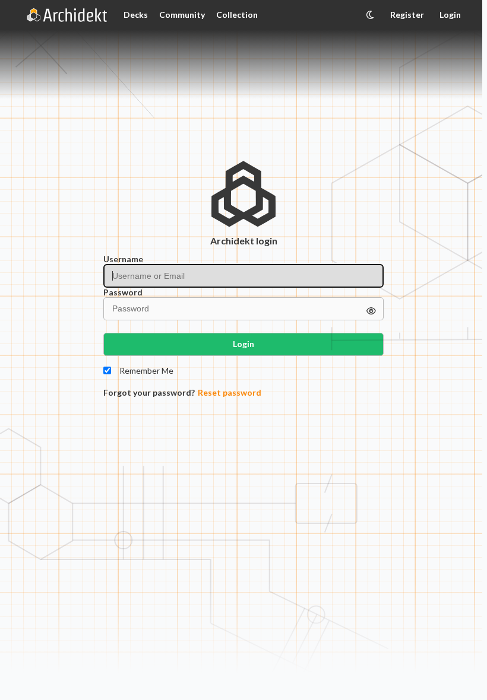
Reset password (229, 392)
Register (407, 14)
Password (123, 292)
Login (450, 14)
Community (182, 14)
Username (123, 259)
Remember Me (146, 371)
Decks (136, 14)
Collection (237, 14)
